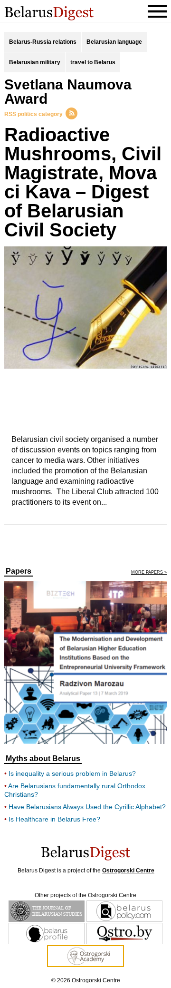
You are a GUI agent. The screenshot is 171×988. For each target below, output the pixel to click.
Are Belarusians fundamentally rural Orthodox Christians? (74, 790)
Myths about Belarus (43, 759)
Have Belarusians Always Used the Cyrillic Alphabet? (87, 807)
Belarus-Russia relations (42, 42)
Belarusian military (34, 62)
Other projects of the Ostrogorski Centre (85, 895)
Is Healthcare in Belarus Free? (54, 819)
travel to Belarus (92, 62)
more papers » (149, 572)
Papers (18, 571)
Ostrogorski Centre (128, 870)
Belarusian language (114, 42)
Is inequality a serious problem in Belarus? (72, 773)
